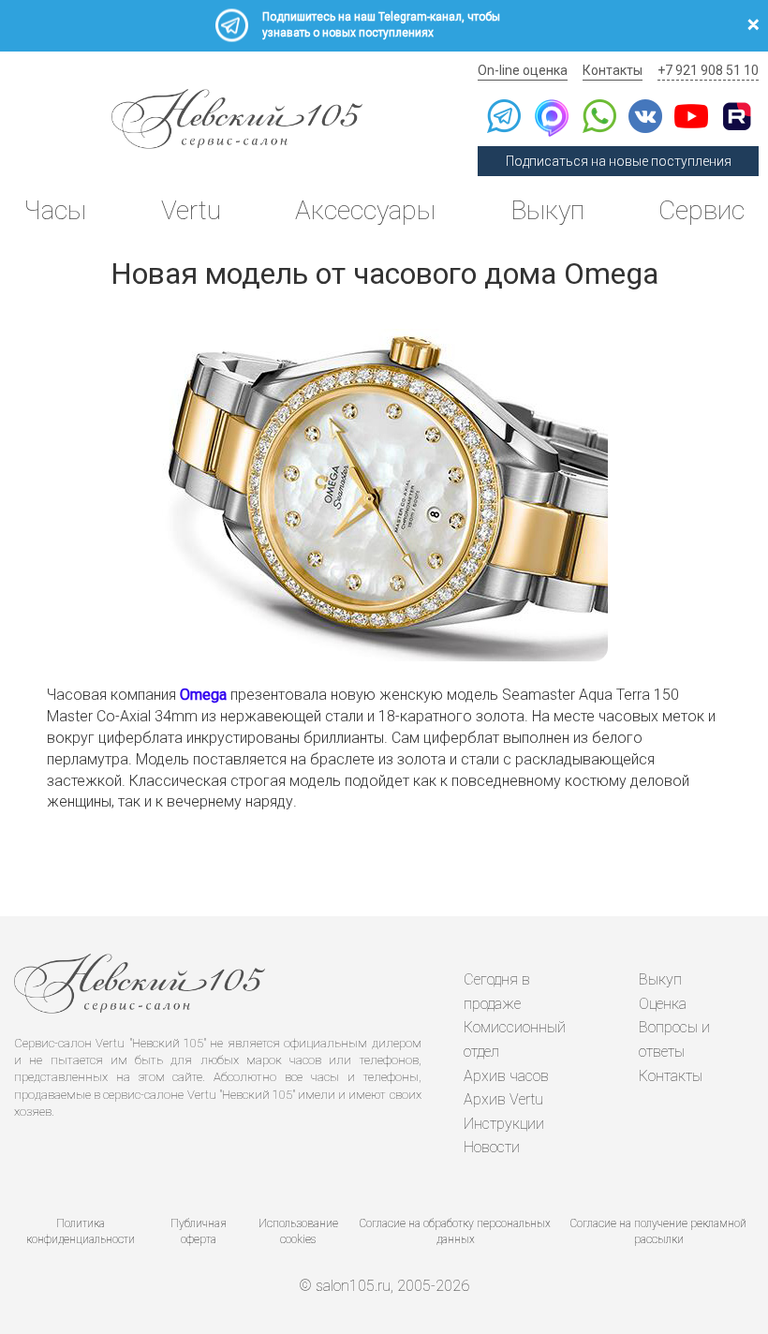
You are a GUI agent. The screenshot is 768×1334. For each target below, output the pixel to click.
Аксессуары (365, 210)
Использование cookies (298, 1231)
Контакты (612, 70)
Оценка (663, 1004)
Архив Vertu (503, 1099)
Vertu (191, 210)
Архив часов (506, 1076)
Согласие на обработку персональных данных (455, 1231)
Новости (492, 1147)
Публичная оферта (198, 1231)
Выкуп (547, 210)
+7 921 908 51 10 (708, 70)
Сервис (701, 210)
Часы (54, 210)
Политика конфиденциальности (80, 1231)
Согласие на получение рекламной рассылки (658, 1231)
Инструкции (504, 1124)
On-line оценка (523, 70)
